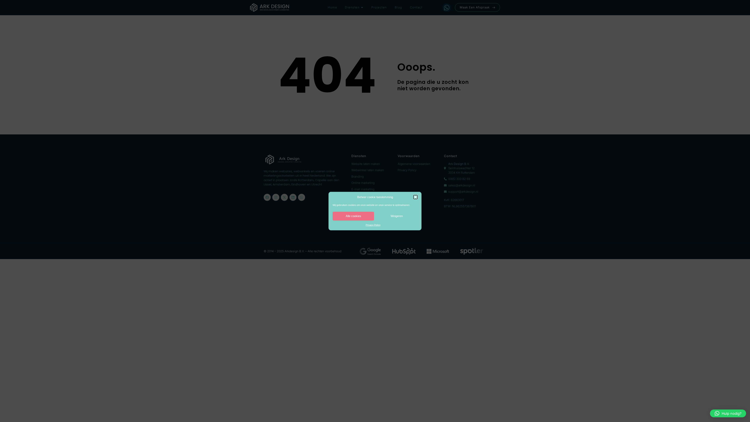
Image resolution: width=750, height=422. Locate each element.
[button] (415, 197)
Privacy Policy (373, 225)
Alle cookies (353, 216)
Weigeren (397, 216)
